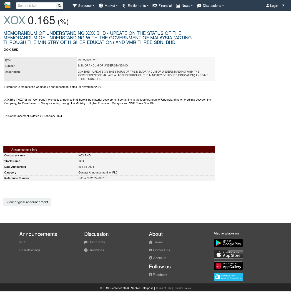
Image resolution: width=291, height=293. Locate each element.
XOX (14, 19)
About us (159, 257)
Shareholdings (29, 249)
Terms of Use (164, 288)
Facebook (159, 274)
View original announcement (27, 201)
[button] (83, 5)
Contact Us (161, 249)
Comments (96, 241)
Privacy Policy (182, 288)
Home (158, 241)
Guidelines (96, 249)
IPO (22, 241)
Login (273, 5)
